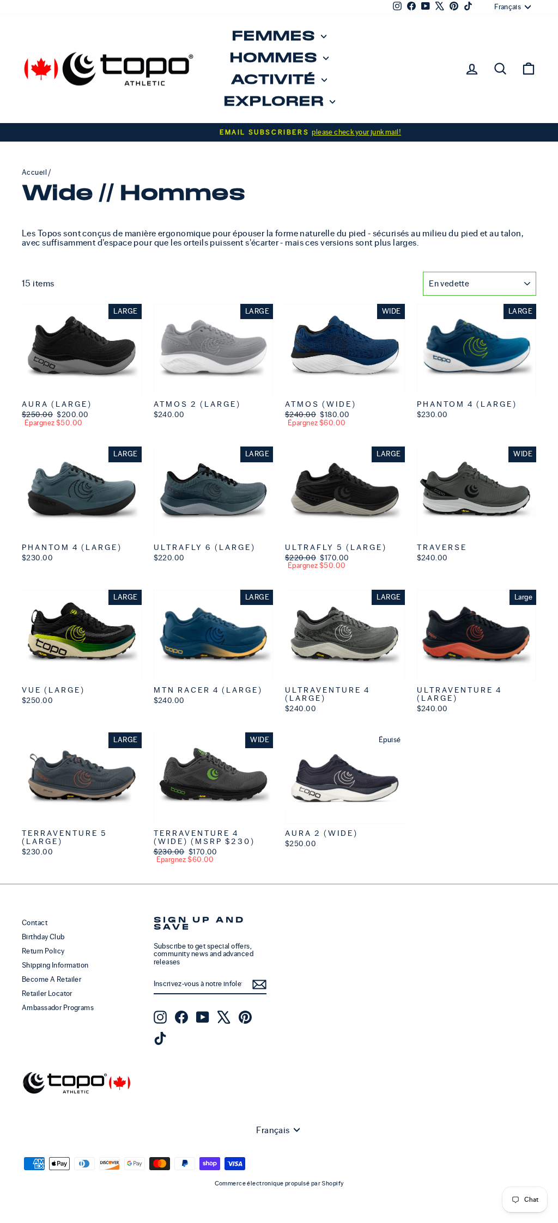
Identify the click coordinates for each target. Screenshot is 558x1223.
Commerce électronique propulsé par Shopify (279, 1183)
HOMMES (274, 58)
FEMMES (275, 36)
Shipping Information (55, 965)
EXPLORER (275, 101)
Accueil (34, 172)
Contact (34, 923)
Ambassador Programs (58, 1008)
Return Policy (43, 951)
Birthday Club (43, 937)
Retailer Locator (47, 993)
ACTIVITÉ (275, 80)
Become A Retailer (51, 979)
